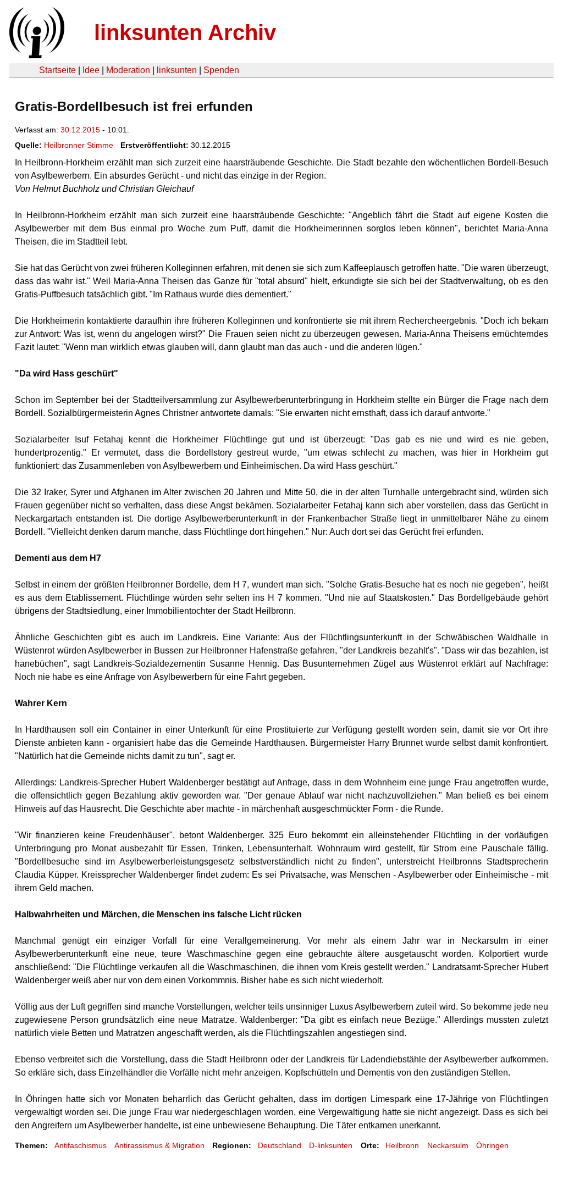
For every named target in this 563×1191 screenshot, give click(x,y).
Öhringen (492, 1145)
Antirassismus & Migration (159, 1145)
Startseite (57, 70)
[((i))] (36, 55)
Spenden (221, 70)
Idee (91, 70)
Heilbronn (402, 1145)
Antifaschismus (80, 1145)
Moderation (128, 70)
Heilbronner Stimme (78, 145)
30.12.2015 (80, 129)
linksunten (177, 70)
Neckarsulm (447, 1145)
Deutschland (279, 1145)
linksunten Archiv (185, 32)
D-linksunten (330, 1145)
